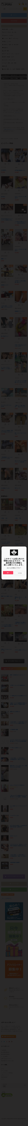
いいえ (20, 573)
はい (8, 572)
